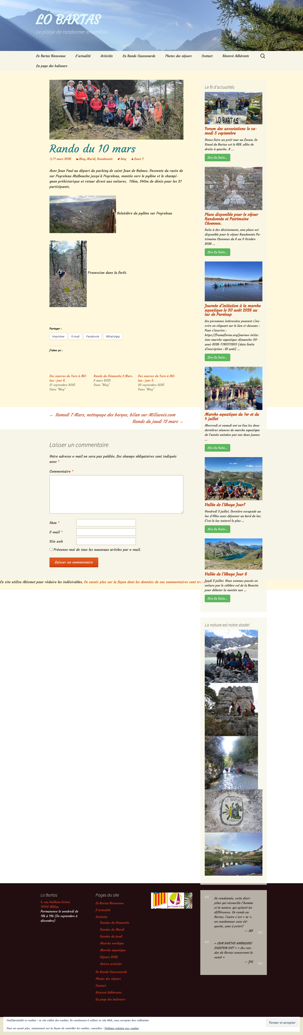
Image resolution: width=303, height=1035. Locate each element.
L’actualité (83, 56)
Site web (56, 541)
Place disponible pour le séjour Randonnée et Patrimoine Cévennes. (231, 219)
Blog (82, 159)
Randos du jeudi (111, 936)
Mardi (91, 159)
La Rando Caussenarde (139, 56)
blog (123, 159)
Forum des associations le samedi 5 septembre (231, 131)
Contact (207, 56)
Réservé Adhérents (235, 56)
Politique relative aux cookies (121, 1028)
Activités (106, 56)
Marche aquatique (113, 950)
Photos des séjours (178, 56)
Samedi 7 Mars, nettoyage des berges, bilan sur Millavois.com (112, 414)
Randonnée (105, 159)
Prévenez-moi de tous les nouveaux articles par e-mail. (97, 549)
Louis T (139, 159)
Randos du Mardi (112, 930)
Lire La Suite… (217, 158)
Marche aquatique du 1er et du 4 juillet (232, 416)
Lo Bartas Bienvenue (50, 56)
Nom (54, 522)
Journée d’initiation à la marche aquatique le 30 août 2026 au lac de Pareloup (233, 310)
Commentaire (61, 471)
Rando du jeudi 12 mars (157, 421)
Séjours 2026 (109, 957)
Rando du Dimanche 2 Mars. (113, 376)
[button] (159, 900)
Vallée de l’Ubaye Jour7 (225, 504)
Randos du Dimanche (114, 923)
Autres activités (111, 964)
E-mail (56, 532)
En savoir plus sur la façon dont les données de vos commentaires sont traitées (146, 582)
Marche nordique (112, 943)
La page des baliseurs (51, 66)
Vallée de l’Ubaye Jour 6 (226, 574)
